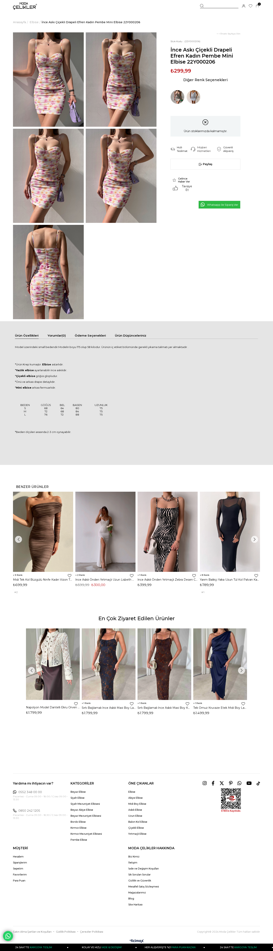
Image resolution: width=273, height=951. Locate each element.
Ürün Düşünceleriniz (130, 335)
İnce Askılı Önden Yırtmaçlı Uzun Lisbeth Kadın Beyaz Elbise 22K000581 (105, 579)
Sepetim (18, 868)
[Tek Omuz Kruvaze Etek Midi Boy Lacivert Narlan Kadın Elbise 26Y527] (220, 664)
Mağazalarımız (137, 892)
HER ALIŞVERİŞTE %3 (138, 947)
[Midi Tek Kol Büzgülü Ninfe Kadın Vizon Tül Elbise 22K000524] (43, 532)
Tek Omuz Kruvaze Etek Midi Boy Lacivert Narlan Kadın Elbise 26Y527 (220, 708)
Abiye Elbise (135, 797)
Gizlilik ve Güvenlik (139, 880)
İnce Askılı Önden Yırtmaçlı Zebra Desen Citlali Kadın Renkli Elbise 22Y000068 (167, 579)
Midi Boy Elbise (137, 803)
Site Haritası (135, 904)
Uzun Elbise (135, 815)
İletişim (132, 862)
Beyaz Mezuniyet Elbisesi (86, 815)
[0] (257, 6)
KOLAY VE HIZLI (70, 947)
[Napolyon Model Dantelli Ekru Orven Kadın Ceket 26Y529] (53, 664)
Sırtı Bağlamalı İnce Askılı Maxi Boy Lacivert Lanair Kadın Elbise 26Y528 (109, 708)
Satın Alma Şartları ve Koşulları (32, 931)
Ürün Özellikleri (27, 335)
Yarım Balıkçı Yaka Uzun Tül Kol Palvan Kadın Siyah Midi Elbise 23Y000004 (230, 579)
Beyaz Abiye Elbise (82, 809)
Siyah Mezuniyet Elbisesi (85, 803)
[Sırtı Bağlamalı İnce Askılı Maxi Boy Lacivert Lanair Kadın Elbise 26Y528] (109, 664)
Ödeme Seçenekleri (90, 335)
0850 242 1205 (29, 810)
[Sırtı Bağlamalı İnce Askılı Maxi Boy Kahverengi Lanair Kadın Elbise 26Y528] (164, 664)
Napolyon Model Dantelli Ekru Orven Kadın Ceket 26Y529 (53, 707)
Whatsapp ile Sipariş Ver (222, 204)
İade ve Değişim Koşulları (143, 868)
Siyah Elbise (78, 797)
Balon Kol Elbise (137, 821)
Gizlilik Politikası (66, 931)
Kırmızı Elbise (79, 827)
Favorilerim (20, 874)
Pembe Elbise (79, 839)
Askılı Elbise (135, 809)
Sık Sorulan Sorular (139, 874)
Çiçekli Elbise (136, 827)
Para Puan (19, 880)
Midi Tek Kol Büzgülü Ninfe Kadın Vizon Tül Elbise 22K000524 (43, 579)
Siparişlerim (20, 862)
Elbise (131, 791)
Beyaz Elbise (78, 791)
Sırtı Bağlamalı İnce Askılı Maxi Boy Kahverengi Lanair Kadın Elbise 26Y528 (164, 708)
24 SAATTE (206, 947)
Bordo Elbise (78, 821)
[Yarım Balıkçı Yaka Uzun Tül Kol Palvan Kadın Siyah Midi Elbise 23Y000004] (230, 532)
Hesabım (18, 856)
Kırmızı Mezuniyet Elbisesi (86, 833)
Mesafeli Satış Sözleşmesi (143, 886)
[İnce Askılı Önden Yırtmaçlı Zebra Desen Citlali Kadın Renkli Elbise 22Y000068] (167, 532)
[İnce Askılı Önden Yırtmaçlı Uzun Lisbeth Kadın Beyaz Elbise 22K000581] (105, 532)
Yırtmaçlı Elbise (137, 833)
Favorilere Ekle (69, 575)
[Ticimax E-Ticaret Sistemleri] (137, 941)
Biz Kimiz (133, 856)
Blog (131, 898)
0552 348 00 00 (30, 792)
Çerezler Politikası (91, 931)
